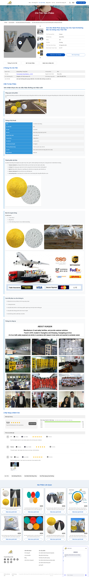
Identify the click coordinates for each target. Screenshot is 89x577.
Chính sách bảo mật (7, 575)
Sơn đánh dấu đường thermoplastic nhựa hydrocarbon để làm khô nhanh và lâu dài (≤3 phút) (77, 536)
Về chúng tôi (35, 2)
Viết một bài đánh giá (32, 424)
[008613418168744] (8, 562)
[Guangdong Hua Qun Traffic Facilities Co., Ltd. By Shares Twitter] (5, 559)
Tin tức (53, 2)
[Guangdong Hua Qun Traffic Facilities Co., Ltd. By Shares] (9, 2)
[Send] (86, 575)
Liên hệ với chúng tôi (61, 2)
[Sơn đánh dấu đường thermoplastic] (20, 41)
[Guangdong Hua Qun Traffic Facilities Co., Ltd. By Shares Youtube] (17, 559)
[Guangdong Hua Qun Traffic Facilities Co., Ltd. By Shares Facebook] (8, 559)
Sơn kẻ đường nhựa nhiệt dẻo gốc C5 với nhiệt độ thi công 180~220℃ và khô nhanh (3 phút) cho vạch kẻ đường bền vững (11, 536)
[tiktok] (5, 562)
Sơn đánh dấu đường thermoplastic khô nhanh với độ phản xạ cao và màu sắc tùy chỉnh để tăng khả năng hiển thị (55, 536)
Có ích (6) (53, 446)
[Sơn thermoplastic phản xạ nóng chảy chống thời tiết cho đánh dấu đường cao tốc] (33, 525)
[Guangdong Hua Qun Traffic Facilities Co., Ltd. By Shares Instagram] (11, 559)
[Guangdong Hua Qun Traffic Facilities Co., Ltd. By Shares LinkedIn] (14, 559)
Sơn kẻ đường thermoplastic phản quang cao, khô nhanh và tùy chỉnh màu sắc (11, 509)
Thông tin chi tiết (12, 63)
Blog (26, 557)
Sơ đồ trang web (14, 575)
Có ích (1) (50, 436)
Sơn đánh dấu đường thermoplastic (23, 22)
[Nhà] (10, 553)
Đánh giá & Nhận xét (48, 63)
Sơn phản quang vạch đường (47, 476)
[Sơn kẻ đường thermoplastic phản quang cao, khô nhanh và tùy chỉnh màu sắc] (11, 498)
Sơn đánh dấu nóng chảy (30, 476)
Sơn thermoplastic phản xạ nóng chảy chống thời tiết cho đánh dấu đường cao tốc (33, 536)
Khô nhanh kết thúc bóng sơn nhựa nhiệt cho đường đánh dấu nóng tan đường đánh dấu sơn (78, 509)
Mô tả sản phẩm (30, 63)
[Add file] (65, 575)
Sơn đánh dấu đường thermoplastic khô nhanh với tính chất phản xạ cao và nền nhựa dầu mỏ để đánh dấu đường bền (33, 509)
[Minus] (86, 548)
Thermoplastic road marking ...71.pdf (24, 74)
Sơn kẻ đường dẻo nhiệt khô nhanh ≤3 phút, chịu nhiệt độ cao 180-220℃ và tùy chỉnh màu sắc (55, 509)
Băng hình (48, 2)
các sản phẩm (42, 2)
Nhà (30, 2)
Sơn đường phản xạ (16, 476)
